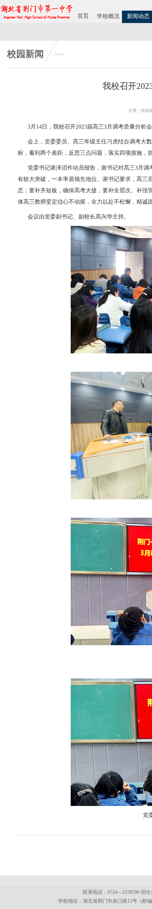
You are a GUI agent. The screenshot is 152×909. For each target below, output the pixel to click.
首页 (83, 16)
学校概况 (108, 16)
